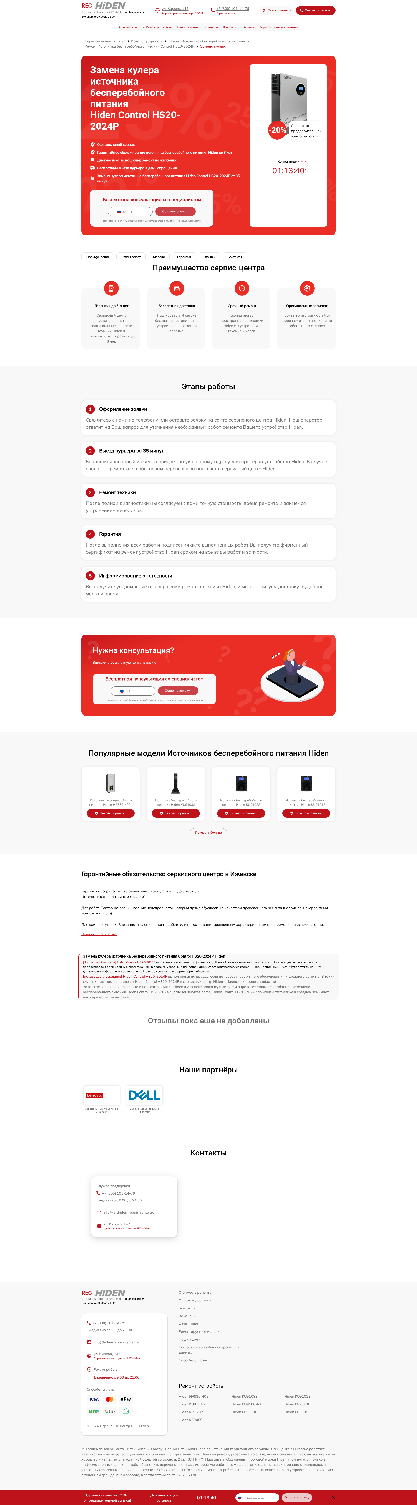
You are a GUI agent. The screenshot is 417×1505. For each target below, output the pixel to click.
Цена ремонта (187, 27)
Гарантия (184, 257)
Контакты (230, 27)
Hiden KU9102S (298, 1396)
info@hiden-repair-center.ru (116, 1342)
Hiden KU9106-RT (246, 1404)
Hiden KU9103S (245, 1396)
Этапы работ (131, 257)
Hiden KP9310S (191, 1412)
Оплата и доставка (195, 1300)
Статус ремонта (279, 10)
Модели (159, 257)
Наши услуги (190, 1339)
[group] (101, 1099)
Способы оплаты (193, 1360)
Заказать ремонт (113, 813)
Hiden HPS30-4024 (195, 1396)
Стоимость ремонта (195, 1292)
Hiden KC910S (296, 1412)
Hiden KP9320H (298, 1404)
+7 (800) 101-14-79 (232, 8)
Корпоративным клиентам (278, 27)
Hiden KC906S (190, 1420)
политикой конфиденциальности (183, 220)
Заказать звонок (317, 10)
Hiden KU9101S (192, 1404)
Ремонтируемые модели (199, 1331)
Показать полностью (99, 934)
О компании (128, 27)
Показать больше (208, 832)
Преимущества (97, 257)
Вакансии (210, 27)
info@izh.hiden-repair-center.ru (128, 1212)
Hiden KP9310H (245, 1412)
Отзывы (248, 27)
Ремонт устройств (159, 27)
